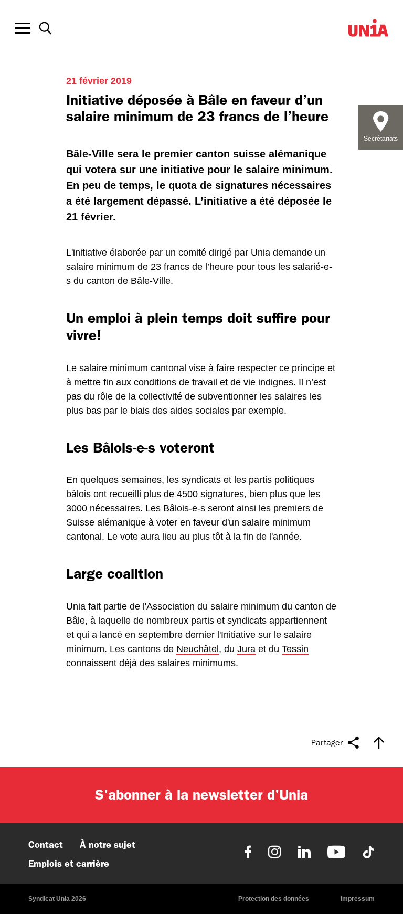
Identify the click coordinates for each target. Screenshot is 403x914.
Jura (246, 649)
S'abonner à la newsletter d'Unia (201, 794)
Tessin (295, 649)
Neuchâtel (197, 649)
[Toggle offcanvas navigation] (22, 28)
